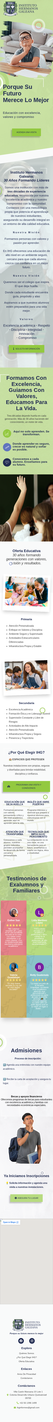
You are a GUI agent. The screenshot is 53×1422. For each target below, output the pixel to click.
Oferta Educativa (26, 1361)
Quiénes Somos (26, 1353)
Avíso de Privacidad (26, 1374)
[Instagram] (32, 1341)
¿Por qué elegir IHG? (26, 1357)
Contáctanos (26, 1378)
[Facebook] (21, 1341)
